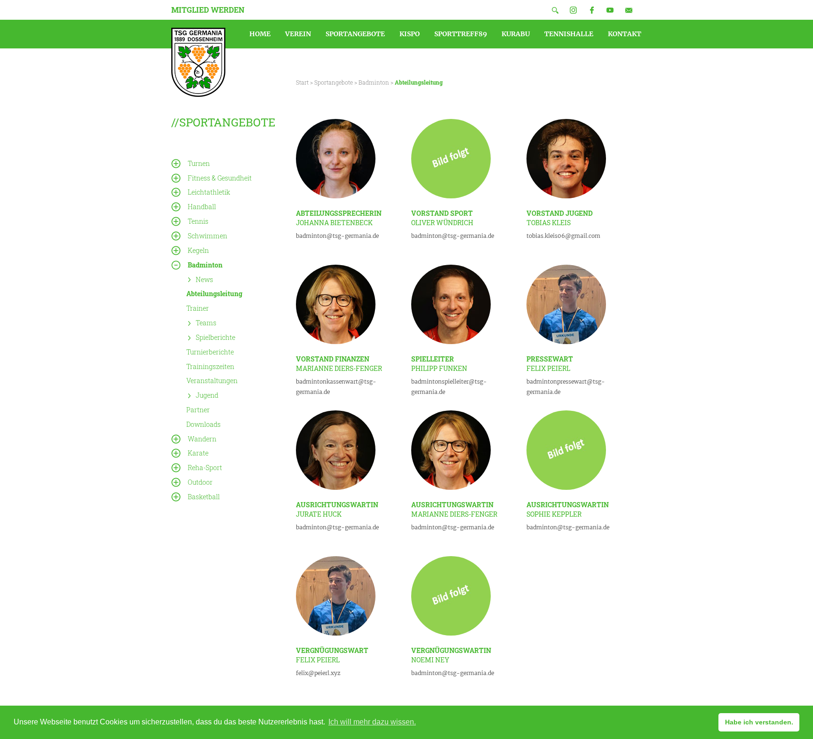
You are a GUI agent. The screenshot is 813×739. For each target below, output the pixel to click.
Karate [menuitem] (198, 452)
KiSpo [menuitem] (409, 34)
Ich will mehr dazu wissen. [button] (372, 722)
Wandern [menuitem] (202, 438)
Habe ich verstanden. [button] (759, 722)
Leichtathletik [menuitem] (209, 192)
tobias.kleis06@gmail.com (563, 235)
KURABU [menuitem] (516, 34)
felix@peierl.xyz (318, 672)
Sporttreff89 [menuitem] (460, 34)
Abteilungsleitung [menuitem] (214, 293)
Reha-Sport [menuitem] (205, 467)
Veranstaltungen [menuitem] (212, 380)
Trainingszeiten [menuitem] (210, 366)
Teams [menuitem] (206, 322)
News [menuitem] (204, 279)
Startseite (198, 62)
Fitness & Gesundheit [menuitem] (220, 177)
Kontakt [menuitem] (624, 34)
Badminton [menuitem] (205, 264)
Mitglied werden (208, 10)
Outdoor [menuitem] (200, 482)
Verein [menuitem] (298, 34)
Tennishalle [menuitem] (568, 34)
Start (302, 82)
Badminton (374, 82)
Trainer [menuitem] (197, 308)
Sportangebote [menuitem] (355, 34)
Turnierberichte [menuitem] (210, 351)
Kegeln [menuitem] (198, 250)
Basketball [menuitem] (204, 496)
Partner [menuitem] (198, 409)
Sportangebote (333, 82)
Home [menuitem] (260, 34)
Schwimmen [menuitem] (207, 235)
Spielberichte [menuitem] (215, 337)
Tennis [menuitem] (198, 221)
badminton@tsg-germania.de (337, 235)
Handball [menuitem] (202, 206)
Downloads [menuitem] (203, 424)
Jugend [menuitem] (207, 395)
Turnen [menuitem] (199, 163)
